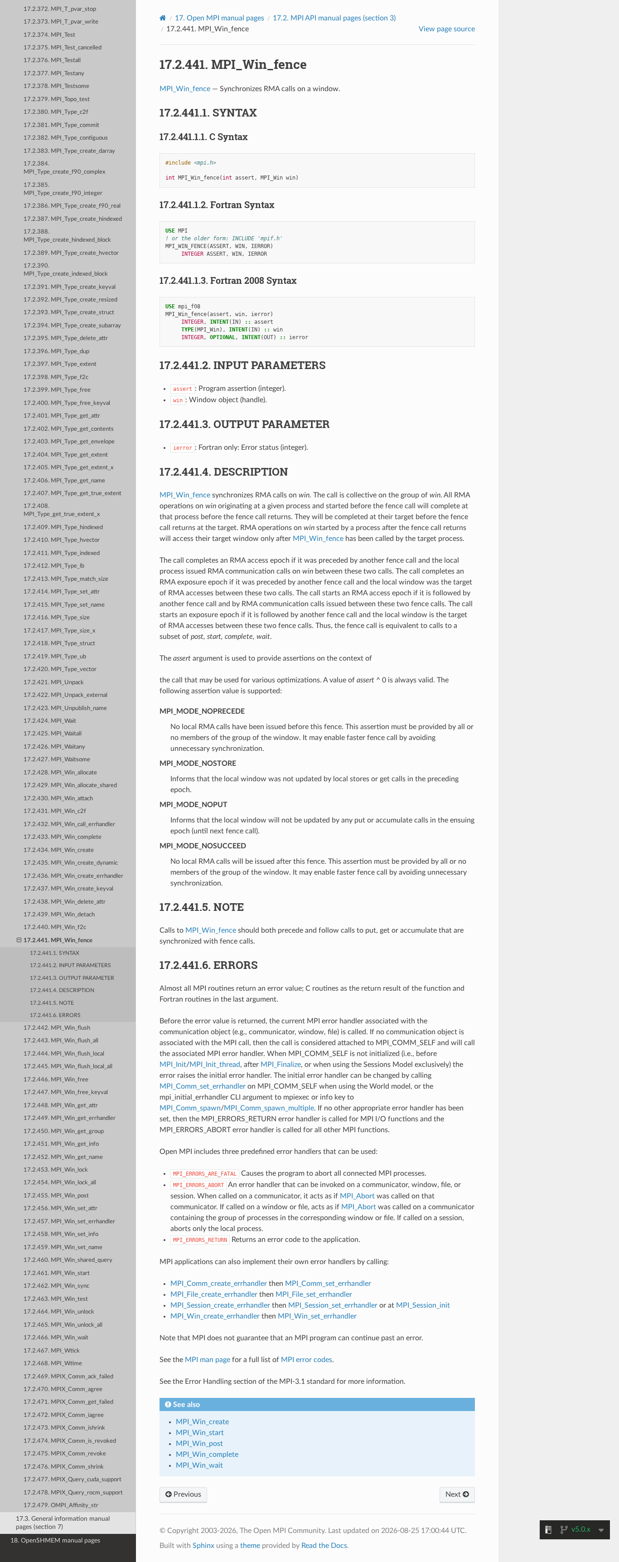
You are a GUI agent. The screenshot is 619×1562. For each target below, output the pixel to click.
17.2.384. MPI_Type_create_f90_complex (64, 168)
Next (454, 1494)
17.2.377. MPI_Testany (54, 74)
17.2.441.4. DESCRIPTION (62, 990)
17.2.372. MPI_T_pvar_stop (60, 9)
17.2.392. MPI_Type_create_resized (70, 300)
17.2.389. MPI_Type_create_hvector (71, 253)
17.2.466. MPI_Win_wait (56, 1338)
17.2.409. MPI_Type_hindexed (63, 527)
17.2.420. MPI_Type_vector (60, 669)
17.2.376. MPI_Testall (52, 60)
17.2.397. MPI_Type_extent (60, 364)
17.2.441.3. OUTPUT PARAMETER (72, 978)
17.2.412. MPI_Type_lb (54, 566)
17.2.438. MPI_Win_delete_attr (65, 902)
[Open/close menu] (19, 941)
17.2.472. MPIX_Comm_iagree (64, 1415)
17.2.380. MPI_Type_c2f (56, 112)
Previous (186, 1494)
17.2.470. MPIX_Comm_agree (63, 1389)
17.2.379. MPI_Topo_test (57, 99)
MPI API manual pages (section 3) (334, 18)
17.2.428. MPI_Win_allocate (60, 773)
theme (250, 1545)
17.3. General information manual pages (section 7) (63, 1522)
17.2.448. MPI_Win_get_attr (61, 1106)
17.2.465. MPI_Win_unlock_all (63, 1325)
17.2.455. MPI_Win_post (56, 1196)
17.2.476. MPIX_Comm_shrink (64, 1467)
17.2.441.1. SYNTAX (54, 953)
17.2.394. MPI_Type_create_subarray (72, 326)
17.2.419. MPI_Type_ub (55, 657)
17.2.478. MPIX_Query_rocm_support (73, 1493)
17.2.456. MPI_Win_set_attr (60, 1209)
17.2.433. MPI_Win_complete (63, 837)
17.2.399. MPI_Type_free (57, 390)
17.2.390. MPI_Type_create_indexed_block (66, 270)
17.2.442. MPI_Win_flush (57, 1028)
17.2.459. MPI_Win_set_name (63, 1248)
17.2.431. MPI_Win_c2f (55, 811)
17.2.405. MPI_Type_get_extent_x (68, 468)
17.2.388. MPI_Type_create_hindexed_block (67, 236)
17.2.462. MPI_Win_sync (56, 1286)
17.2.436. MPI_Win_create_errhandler (73, 876)
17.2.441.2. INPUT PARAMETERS (70, 965)
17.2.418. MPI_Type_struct (59, 644)
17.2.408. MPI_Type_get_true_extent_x (62, 510)
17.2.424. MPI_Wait (50, 721)
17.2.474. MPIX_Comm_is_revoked (70, 1441)
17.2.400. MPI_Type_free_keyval (67, 403)
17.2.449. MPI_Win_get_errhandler (70, 1118)
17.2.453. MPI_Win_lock (56, 1170)
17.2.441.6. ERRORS (55, 1015)
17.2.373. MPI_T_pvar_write (61, 22)
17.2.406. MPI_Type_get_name (64, 481)
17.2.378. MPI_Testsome (56, 86)
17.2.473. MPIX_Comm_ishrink (64, 1428)
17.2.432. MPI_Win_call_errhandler (69, 824)
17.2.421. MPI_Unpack (54, 683)
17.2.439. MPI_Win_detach (59, 915)
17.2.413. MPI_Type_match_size (66, 579)
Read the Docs (324, 1545)
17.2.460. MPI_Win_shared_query (68, 1260)
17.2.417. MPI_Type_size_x (59, 631)
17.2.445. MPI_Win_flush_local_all (68, 1067)
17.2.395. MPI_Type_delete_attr (66, 338)
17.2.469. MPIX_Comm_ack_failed (68, 1377)
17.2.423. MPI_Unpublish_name (65, 708)
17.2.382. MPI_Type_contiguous (66, 138)
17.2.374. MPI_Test (49, 35)
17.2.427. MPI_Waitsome (57, 760)
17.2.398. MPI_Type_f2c (56, 377)
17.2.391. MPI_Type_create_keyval (70, 287)
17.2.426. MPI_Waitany (54, 747)
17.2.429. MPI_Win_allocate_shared (70, 785)
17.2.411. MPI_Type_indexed (62, 553)
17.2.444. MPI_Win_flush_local (64, 1054)
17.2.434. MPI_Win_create (59, 850)
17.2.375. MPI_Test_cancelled (63, 48)
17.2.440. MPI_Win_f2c (55, 927)
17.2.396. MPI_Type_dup (56, 352)
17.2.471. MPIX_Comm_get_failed (68, 1402)
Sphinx (203, 1545)
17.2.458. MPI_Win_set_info (61, 1234)
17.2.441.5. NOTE (52, 1003)
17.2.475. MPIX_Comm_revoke (65, 1454)
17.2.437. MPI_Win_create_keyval (68, 889)
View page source (447, 29)
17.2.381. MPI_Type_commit (61, 125)
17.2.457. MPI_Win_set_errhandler (69, 1222)
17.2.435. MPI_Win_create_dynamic (71, 863)
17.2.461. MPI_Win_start (57, 1273)
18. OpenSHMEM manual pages (55, 1540)
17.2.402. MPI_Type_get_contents (69, 429)
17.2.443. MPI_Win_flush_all (61, 1041)
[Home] (163, 18)
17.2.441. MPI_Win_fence (58, 941)
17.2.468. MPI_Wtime (53, 1364)
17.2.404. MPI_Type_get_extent (66, 455)
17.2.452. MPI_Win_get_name (63, 1157)
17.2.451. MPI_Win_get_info (61, 1144)
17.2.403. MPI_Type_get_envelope (69, 442)
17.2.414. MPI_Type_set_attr (62, 592)
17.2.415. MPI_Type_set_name (64, 605)
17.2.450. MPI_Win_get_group (64, 1131)
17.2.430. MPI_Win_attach (58, 799)
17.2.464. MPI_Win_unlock (59, 1312)
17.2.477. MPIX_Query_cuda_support (72, 1480)
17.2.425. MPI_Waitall (53, 734)
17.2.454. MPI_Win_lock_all (60, 1183)
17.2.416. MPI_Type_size (57, 618)
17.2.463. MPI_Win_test (56, 1299)
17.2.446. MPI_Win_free (56, 1080)
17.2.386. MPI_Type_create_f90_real (72, 206)
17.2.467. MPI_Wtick (52, 1351)
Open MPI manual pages (219, 18)
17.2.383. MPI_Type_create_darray (69, 151)
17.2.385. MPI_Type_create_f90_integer (63, 189)
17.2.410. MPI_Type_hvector (62, 540)
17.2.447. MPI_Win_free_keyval (66, 1092)
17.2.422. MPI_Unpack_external (65, 695)
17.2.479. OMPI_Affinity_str (61, 1505)
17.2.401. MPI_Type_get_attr (62, 416)
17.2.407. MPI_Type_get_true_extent (72, 493)
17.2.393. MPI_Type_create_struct (69, 313)
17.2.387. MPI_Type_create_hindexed (73, 219)
